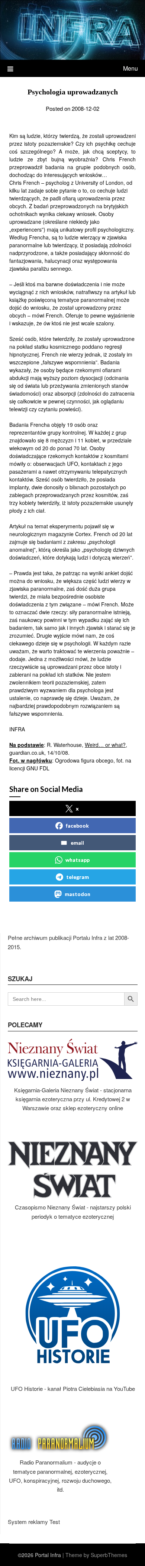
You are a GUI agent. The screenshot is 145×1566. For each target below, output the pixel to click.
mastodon (77, 894)
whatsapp (77, 860)
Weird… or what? (105, 744)
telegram (77, 877)
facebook (77, 825)
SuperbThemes (109, 1555)
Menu (130, 68)
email (77, 843)
